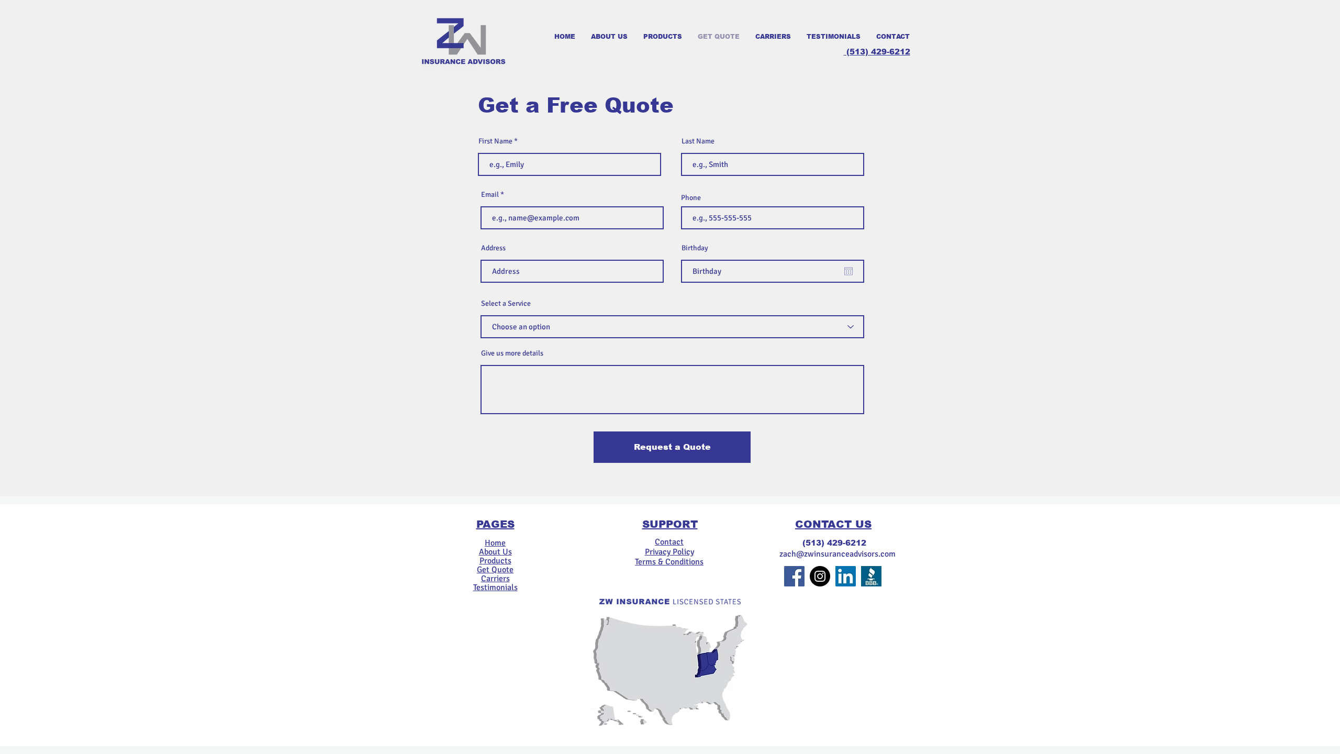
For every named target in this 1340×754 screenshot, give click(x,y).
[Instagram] (820, 576)
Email (490, 194)
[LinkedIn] (845, 576)
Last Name (698, 141)
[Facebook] (794, 576)
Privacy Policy (669, 552)
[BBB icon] (871, 576)
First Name (495, 141)
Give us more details (512, 353)
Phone (691, 198)
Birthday (695, 248)
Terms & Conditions (669, 562)
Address (493, 248)
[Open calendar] (848, 271)
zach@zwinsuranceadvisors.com (837, 554)
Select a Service (506, 303)
